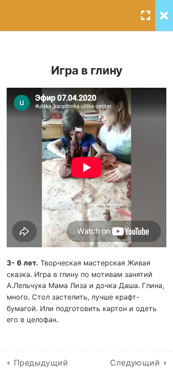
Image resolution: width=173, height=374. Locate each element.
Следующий (135, 362)
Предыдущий (41, 362)
